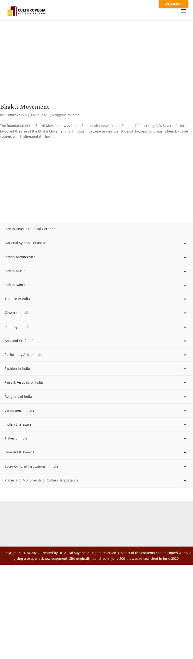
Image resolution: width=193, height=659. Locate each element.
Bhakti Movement (24, 107)
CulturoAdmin (16, 115)
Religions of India (66, 115)
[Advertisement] (96, 69)
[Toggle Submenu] (185, 243)
